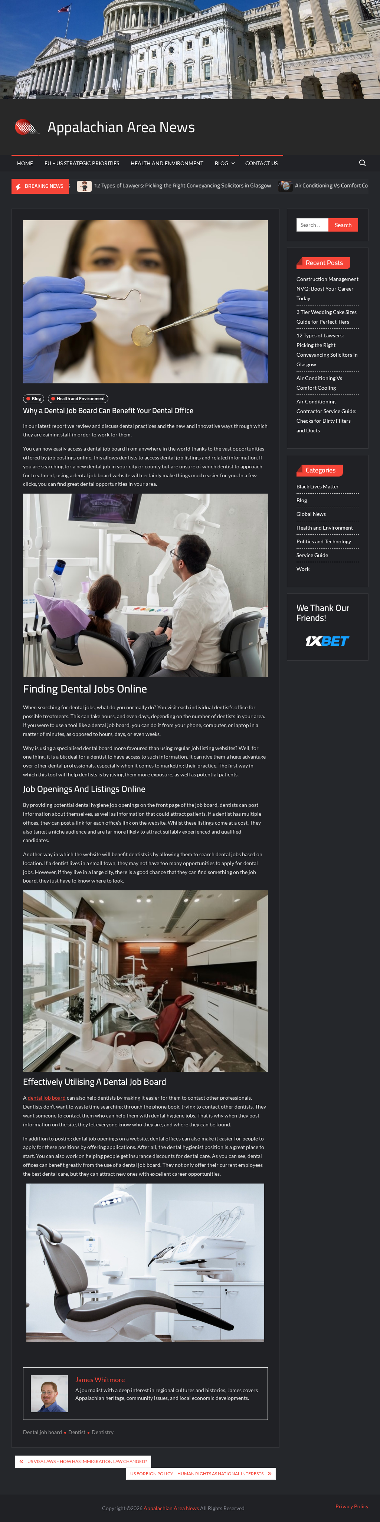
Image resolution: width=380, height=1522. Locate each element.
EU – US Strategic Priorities (82, 163)
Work (303, 569)
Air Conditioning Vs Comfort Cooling (288, 185)
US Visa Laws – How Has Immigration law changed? (87, 1461)
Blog (221, 163)
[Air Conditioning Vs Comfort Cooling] (237, 185)
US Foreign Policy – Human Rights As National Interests (196, 1473)
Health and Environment (167, 163)
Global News (311, 514)
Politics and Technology (324, 541)
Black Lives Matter (318, 486)
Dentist (76, 1432)
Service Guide (312, 555)
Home (25, 163)
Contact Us (261, 163)
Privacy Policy (351, 1506)
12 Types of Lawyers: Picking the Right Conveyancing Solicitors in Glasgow (133, 185)
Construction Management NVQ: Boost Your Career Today (327, 288)
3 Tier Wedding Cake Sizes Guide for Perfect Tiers (327, 317)
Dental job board (42, 1432)
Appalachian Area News (121, 127)
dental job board (47, 1097)
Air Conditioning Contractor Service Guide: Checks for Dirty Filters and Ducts (327, 415)
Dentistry (103, 1432)
